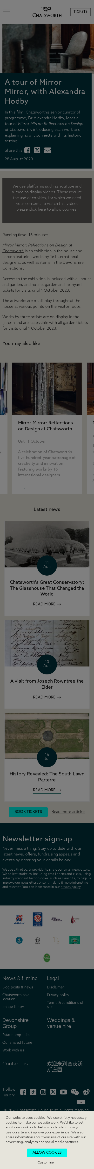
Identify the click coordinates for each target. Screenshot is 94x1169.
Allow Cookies (47, 1153)
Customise (46, 1162)
